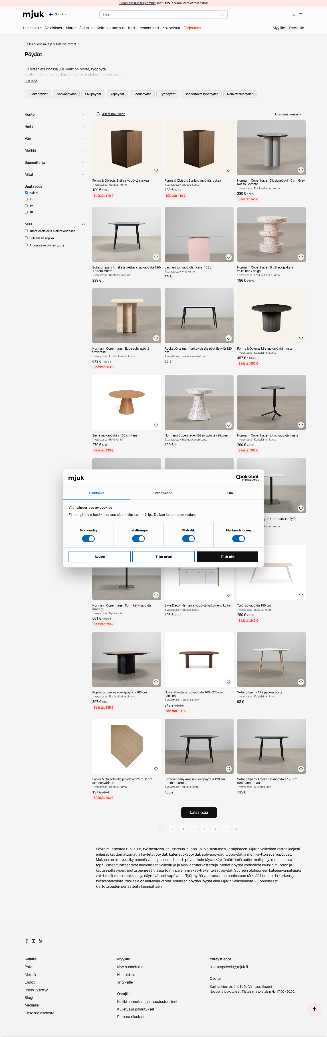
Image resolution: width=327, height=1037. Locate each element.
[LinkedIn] (40, 941)
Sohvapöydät (66, 94)
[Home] (33, 14)
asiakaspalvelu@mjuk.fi (229, 967)
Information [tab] (163, 492)
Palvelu (30, 967)
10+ (32, 212)
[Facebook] (26, 941)
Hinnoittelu (126, 975)
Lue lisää (31, 81)
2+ (31, 199)
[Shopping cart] (300, 14)
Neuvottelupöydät (240, 94)
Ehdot (30, 982)
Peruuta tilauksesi (131, 1017)
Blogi (29, 998)
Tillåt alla (227, 556)
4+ (31, 206)
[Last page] (236, 828)
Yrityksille (125, 982)
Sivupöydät (93, 94)
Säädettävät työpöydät (201, 94)
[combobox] (163, 14)
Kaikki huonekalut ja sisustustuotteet (50, 44)
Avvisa (100, 556)
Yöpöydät (117, 94)
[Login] (293, 14)
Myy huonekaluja (131, 967)
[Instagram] (33, 941)
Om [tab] (230, 492)
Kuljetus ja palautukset (135, 1009)
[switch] (138, 538)
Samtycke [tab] (97, 492)
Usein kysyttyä (36, 990)
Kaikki (33, 193)
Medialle (32, 1005)
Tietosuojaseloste (39, 1013)
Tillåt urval (163, 556)
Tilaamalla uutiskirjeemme (137, 3)
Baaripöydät (142, 94)
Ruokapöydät (38, 94)
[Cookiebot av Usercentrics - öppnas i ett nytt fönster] (239, 478)
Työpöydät (168, 94)
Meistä (30, 975)
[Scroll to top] (314, 1009)
